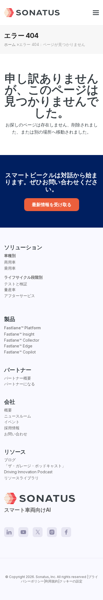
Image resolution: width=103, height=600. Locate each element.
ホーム (10, 44)
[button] (96, 12)
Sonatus (42, 577)
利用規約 (51, 581)
